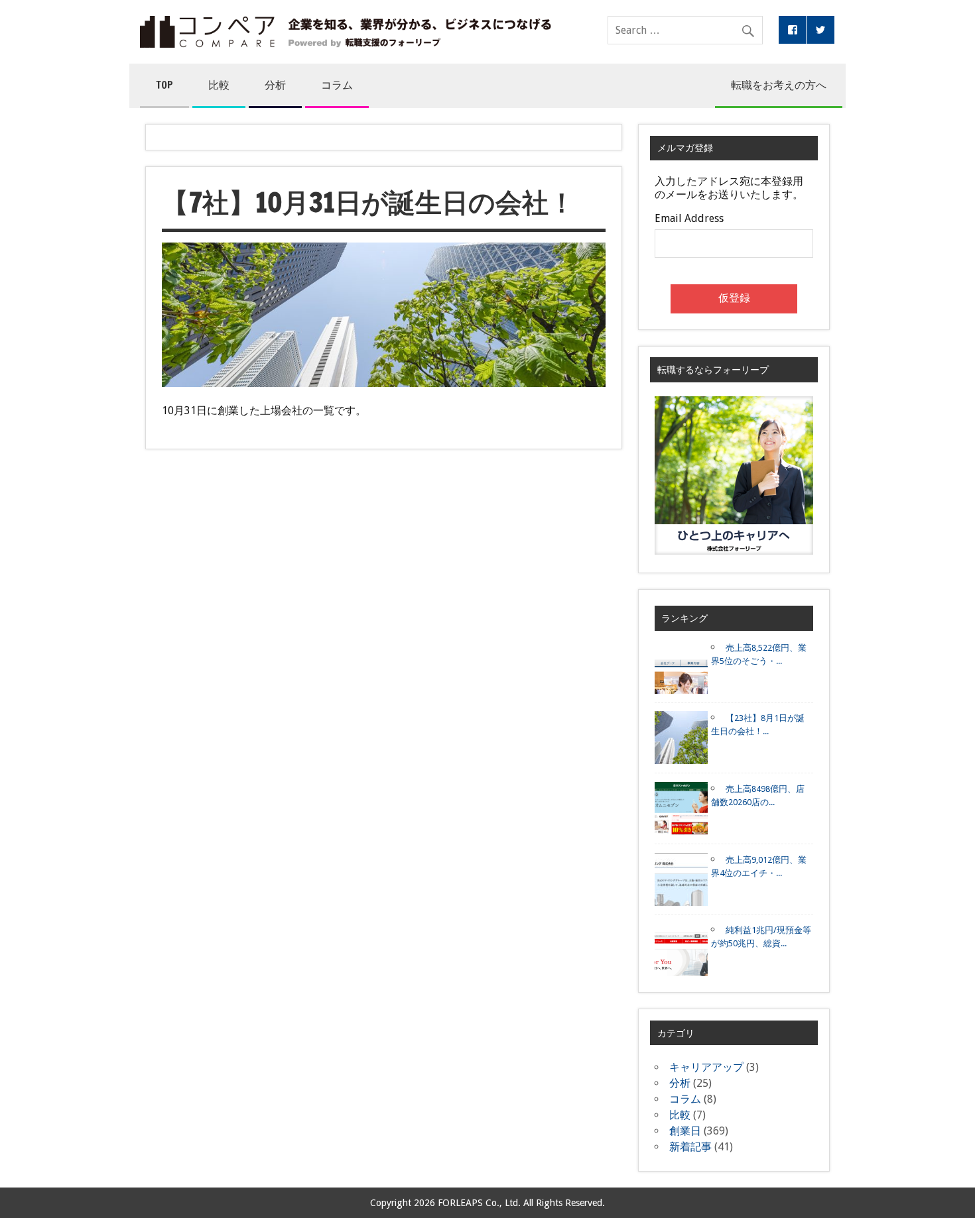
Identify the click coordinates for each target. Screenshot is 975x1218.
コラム (337, 85)
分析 (275, 85)
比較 (218, 85)
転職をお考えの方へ (778, 85)
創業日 (685, 1131)
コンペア (345, 32)
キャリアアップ (706, 1067)
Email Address (689, 218)
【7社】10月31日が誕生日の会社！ (368, 202)
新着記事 (690, 1146)
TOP (164, 85)
